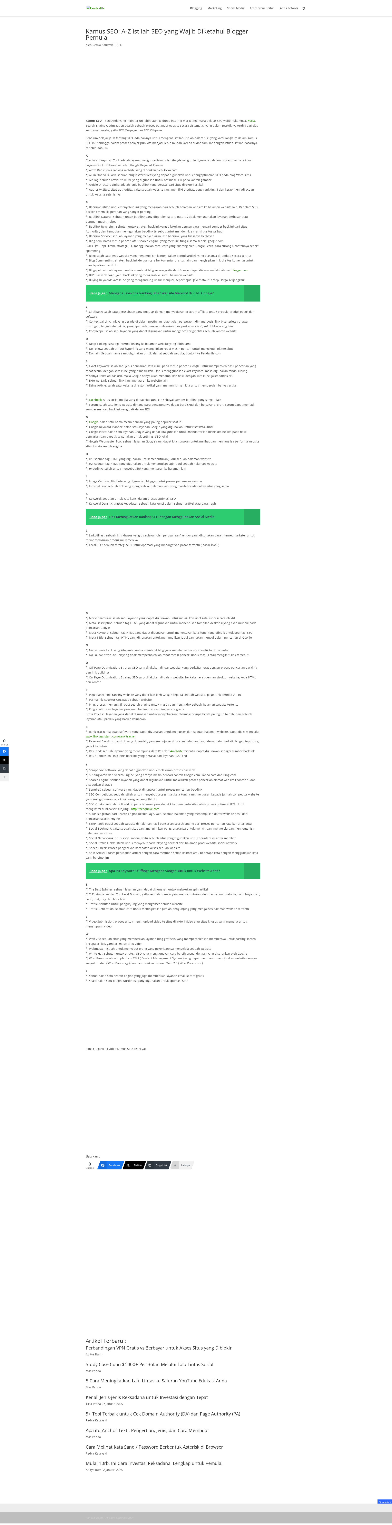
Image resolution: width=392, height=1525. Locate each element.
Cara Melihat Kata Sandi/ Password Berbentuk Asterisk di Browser (154, 1447)
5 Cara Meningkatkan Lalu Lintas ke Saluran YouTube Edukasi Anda (156, 1381)
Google (93, 422)
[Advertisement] (173, 88)
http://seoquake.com (145, 809)
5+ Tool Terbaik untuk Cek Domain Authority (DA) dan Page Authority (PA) (163, 1414)
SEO (119, 45)
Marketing (214, 8)
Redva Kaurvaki (103, 45)
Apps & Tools (289, 8)
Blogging (196, 8)
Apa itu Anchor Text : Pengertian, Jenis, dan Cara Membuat (147, 1430)
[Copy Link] (4, 768)
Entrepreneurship (262, 8)
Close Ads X (385, 1502)
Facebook (95, 400)
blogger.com (240, 270)
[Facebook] (4, 751)
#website (176, 751)
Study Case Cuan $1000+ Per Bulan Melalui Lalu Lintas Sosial (149, 1364)
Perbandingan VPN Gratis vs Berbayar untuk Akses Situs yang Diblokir (159, 1348)
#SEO (251, 121)
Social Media (236, 8)
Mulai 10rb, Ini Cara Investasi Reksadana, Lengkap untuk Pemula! (154, 1463)
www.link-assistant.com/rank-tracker (111, 736)
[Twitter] (4, 760)
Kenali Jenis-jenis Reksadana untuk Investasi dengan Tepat (147, 1397)
